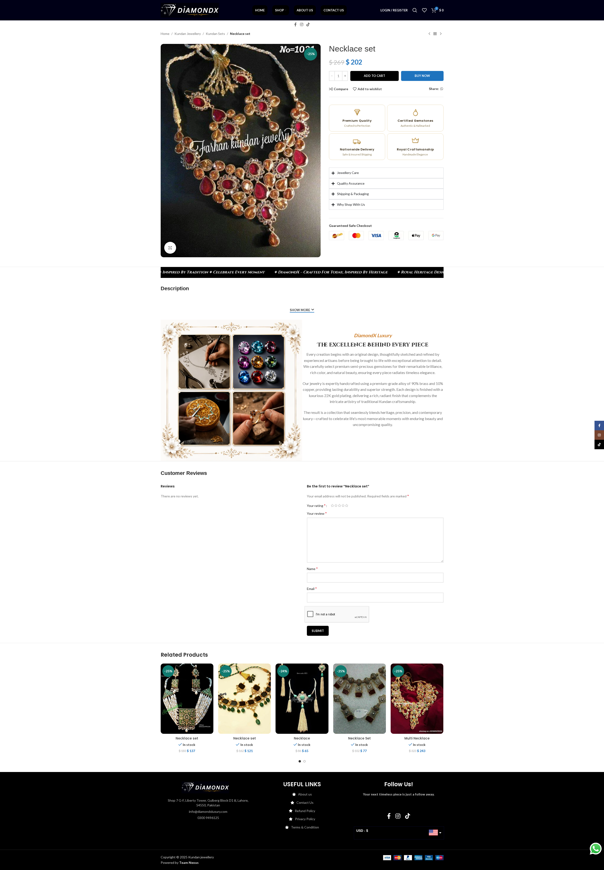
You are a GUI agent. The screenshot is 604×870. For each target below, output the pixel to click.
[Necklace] (302, 699)
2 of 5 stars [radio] (336, 505)
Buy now (422, 76)
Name (312, 568)
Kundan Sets (215, 34)
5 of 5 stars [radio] (346, 505)
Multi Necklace (417, 738)
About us (305, 794)
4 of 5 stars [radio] (343, 505)
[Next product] (441, 34)
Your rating (316, 505)
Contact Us (305, 802)
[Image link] (205, 787)
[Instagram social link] (301, 24)
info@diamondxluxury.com (208, 811)
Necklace (302, 738)
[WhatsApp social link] (442, 89)
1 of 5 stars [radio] (332, 505)
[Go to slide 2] (304, 761)
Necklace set (187, 738)
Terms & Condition (305, 827)
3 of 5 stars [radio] (339, 505)
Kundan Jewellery (187, 34)
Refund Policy (305, 811)
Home (165, 34)
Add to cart (374, 76)
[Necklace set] (187, 699)
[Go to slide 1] (300, 761)
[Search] (415, 10)
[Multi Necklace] (417, 699)
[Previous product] (429, 34)
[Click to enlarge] (170, 248)
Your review (317, 513)
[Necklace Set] (359, 699)
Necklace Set (359, 738)
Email (312, 588)
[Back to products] (435, 34)
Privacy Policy (305, 819)
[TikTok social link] (308, 24)
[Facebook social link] (295, 24)
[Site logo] (190, 10)
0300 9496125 (208, 818)
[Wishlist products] (424, 10)
